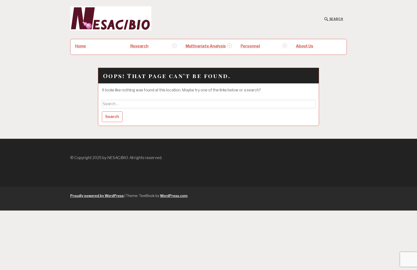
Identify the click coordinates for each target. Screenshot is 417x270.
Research (139, 46)
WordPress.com (174, 196)
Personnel (250, 46)
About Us (304, 46)
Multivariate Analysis (206, 46)
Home (80, 46)
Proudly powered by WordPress (97, 196)
